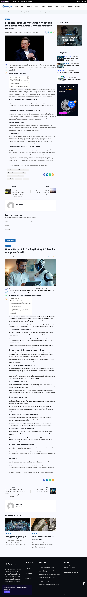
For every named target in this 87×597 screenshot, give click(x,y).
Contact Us (77, 6)
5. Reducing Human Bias (16, 306)
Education (50, 6)
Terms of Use (7, 589)
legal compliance (11, 175)
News (22, 6)
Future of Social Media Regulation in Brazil (19, 86)
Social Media (10, 178)
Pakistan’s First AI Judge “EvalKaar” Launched (71, 59)
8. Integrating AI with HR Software (18, 310)
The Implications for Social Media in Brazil (19, 80)
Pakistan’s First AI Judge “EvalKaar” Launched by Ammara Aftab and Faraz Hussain (50, 566)
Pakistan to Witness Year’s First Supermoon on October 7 (49, 585)
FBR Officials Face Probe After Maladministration (72, 80)
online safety (20, 175)
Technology (29, 6)
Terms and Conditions (31, 576)
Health (43, 6)
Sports (56, 6)
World (11, 12)
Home (16, 6)
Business (37, 6)
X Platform (26, 178)
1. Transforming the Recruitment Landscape (19, 300)
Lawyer (62, 6)
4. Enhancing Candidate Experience (18, 305)
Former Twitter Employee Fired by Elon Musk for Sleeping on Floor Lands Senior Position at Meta (43, 537)
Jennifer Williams (37, 542)
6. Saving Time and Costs (16, 307)
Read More (70, 6)
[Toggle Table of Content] (27, 77)
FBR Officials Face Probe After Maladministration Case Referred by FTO (50, 580)
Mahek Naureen (11, 540)
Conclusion (13, 313)
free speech (10, 172)
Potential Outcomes (15, 83)
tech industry (18, 178)
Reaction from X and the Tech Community (20, 82)
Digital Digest (44, 165)
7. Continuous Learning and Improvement (19, 309)
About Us (28, 568)
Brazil (9, 169)
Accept (7, 591)
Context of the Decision (15, 79)
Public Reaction (14, 85)
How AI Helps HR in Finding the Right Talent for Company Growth (49, 570)
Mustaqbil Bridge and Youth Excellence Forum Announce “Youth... (31, 1)
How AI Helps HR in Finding (71, 65)
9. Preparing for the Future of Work (18, 312)
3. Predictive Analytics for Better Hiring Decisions (21, 303)
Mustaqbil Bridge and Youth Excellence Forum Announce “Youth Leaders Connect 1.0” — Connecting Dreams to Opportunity (49, 576)
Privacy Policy (21, 587)
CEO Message (29, 571)
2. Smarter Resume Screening (17, 302)
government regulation (20, 172)
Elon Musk (25, 169)
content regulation (17, 169)
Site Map (28, 581)
